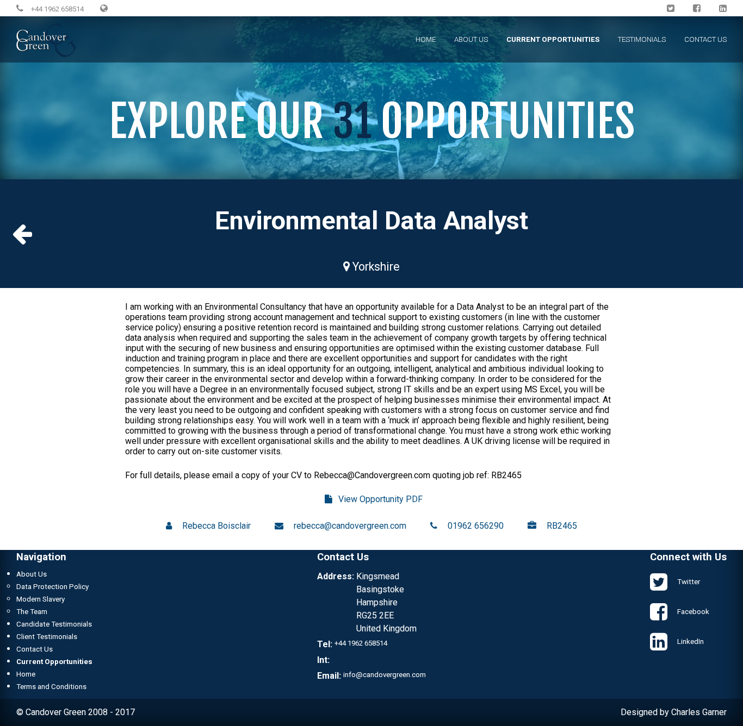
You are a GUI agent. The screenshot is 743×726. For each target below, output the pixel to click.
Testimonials (642, 39)
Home (426, 39)
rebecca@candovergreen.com (350, 526)
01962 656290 (476, 526)
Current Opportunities (552, 39)
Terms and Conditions (51, 687)
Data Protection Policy (52, 587)
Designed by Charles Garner (674, 712)
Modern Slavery (40, 599)
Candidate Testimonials (54, 624)
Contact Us (705, 39)
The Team (31, 612)
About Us (471, 39)
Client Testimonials (46, 637)
